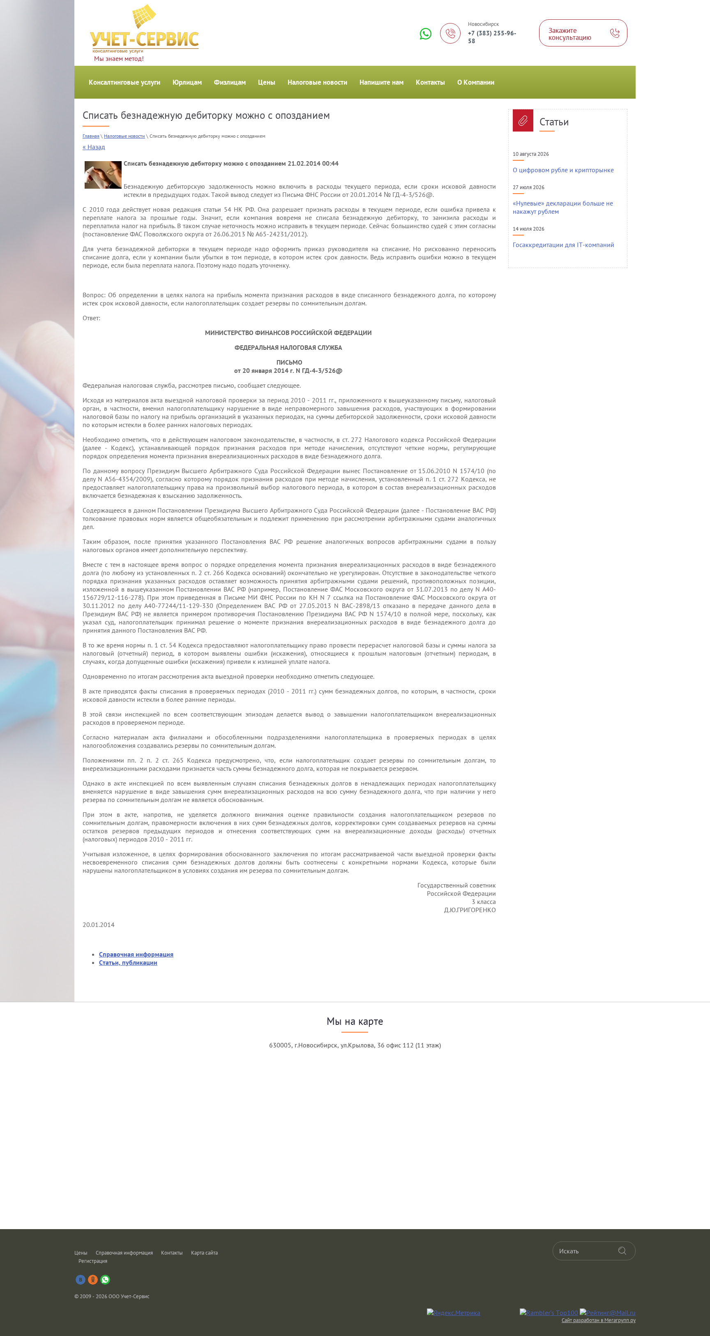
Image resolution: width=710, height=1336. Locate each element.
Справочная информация (124, 1252)
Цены (266, 82)
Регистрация (92, 1260)
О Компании (475, 82)
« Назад (94, 147)
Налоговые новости (317, 82)
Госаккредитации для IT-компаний (563, 244)
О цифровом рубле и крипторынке (563, 170)
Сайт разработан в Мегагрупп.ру (599, 1320)
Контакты (430, 82)
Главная (91, 136)
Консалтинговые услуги (124, 82)
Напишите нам (381, 82)
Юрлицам (187, 82)
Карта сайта (204, 1252)
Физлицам (230, 82)
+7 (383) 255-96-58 (492, 37)
